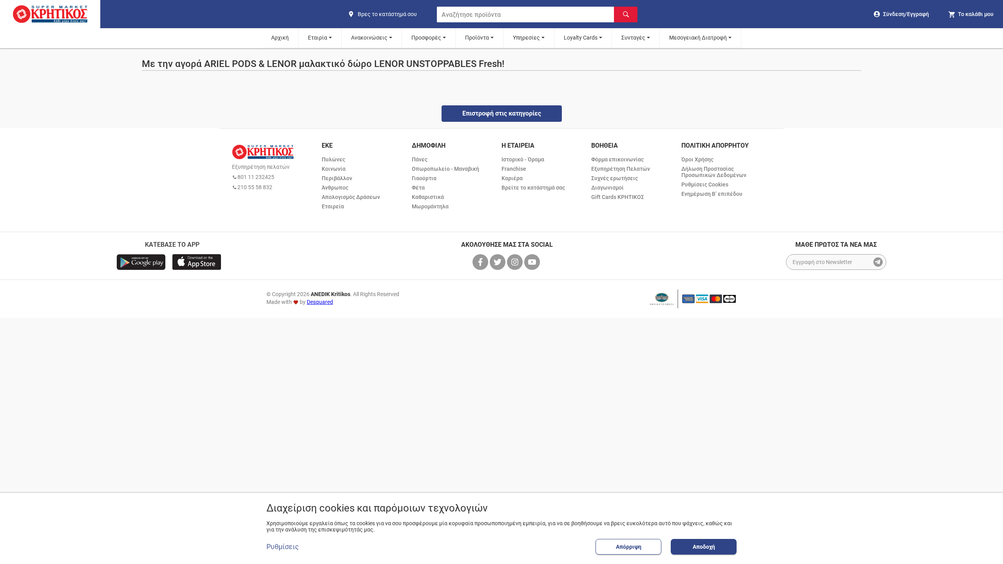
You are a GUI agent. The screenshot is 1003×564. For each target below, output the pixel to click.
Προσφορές (426, 37)
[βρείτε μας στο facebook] (481, 262)
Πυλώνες (333, 159)
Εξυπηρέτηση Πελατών (620, 169)
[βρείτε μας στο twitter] (498, 262)
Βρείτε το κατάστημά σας (533, 187)
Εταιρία (317, 37)
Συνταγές (633, 37)
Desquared (320, 302)
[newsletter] (878, 262)
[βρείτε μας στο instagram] (515, 262)
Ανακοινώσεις (369, 37)
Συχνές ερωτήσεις (614, 178)
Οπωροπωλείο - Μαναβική (445, 169)
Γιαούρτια (424, 178)
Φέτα (418, 187)
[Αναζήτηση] (625, 14)
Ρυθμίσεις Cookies (704, 184)
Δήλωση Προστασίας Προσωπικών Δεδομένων (713, 172)
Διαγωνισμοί (607, 187)
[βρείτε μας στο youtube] (532, 262)
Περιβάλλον (337, 178)
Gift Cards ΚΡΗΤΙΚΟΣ (617, 197)
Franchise (514, 169)
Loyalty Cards (580, 37)
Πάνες (419, 159)
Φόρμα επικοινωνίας (617, 159)
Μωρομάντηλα (430, 206)
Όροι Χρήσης (697, 159)
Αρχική (280, 37)
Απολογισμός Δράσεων (351, 197)
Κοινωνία (334, 169)
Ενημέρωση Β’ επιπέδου (711, 194)
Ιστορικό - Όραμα (523, 159)
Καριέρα (512, 178)
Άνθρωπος (335, 187)
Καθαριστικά (428, 197)
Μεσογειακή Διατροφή (698, 37)
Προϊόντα (477, 37)
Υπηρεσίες (526, 37)
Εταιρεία (333, 206)
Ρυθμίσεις (282, 547)
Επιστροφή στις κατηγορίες (501, 113)
